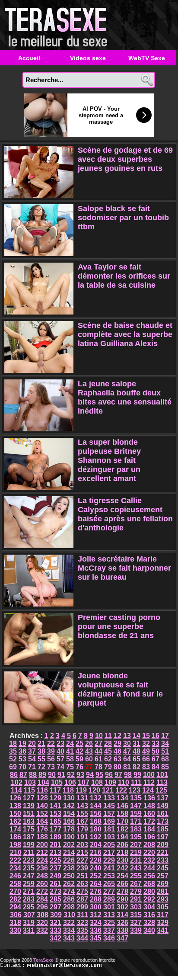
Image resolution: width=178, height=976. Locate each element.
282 (15, 899)
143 (82, 805)
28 (108, 743)
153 (55, 813)
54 (32, 759)
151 (29, 813)
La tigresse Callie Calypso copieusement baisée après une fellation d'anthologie (125, 514)
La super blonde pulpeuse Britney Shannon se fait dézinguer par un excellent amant (109, 460)
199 (29, 844)
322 (69, 922)
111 (136, 782)
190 (69, 837)
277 (109, 891)
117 (55, 790)
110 (123, 782)
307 (29, 914)
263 (82, 883)
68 (165, 759)
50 (155, 751)
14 (136, 735)
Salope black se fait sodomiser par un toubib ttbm (123, 217)
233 (162, 860)
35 (13, 751)
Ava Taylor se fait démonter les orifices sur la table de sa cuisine (124, 276)
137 (162, 798)
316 (149, 914)
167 (82, 821)
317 (162, 914)
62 (108, 759)
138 (15, 805)
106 (70, 782)
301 (109, 907)
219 (136, 852)
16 (155, 735)
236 (42, 868)
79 (108, 767)
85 (165, 767)
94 (90, 774)
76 (79, 767)
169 (109, 821)
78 (98, 767)
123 (134, 790)
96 (109, 774)
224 (42, 860)
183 (136, 829)
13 (127, 735)
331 (29, 930)
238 (69, 868)
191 (82, 837)
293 (162, 899)
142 (69, 805)
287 (82, 899)
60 (89, 759)
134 (122, 798)
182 (122, 829)
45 (108, 751)
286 (69, 899)
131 (82, 798)
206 (122, 844)
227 (82, 860)
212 (42, 852)
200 (42, 844)
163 (29, 821)
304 (149, 907)
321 (55, 922)
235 (29, 868)
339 (136, 930)
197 (162, 837)
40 (60, 751)
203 (82, 844)
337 (109, 930)
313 (109, 914)
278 (122, 891)
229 (109, 860)
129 (55, 798)
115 (29, 790)
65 (136, 759)
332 (42, 930)
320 (42, 922)
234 (15, 868)
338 (122, 930)
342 (55, 938)
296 (42, 907)
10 (99, 735)
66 (146, 759)
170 (122, 821)
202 (69, 844)
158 (122, 813)
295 (29, 907)
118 (68, 790)
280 (149, 891)
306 (16, 914)
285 (55, 899)
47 (127, 751)
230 (122, 860)
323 (82, 922)
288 (96, 899)
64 (127, 759)
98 (128, 774)
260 (42, 883)
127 (29, 798)
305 (162, 907)
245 (162, 868)
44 (98, 751)
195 (136, 837)
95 (99, 774)
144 (96, 805)
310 (69, 914)
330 (15, 930)
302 (122, 907)
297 (55, 907)
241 (109, 868)
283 (29, 899)
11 (108, 735)
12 (117, 735)
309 (56, 914)
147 (136, 805)
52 (13, 759)
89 (42, 774)
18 (13, 743)
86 (14, 774)
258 (15, 883)
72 (41, 767)
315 (136, 914)
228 (96, 860)
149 (162, 805)
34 (165, 743)
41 (70, 751)
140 (42, 805)
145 (109, 805)
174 (15, 829)
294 (15, 907)
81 (127, 767)
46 (117, 751)
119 (81, 790)
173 (162, 821)
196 (149, 837)
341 (162, 930)
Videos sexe (88, 58)
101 (162, 774)
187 (29, 837)
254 (122, 876)
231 (136, 860)
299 (82, 907)
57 (60, 759)
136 (149, 798)
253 (109, 876)
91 (61, 774)
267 (136, 883)
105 (57, 782)
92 (71, 774)
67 (155, 759)
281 (162, 891)
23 (60, 743)
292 (149, 899)
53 (22, 759)
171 (136, 821)
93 (80, 774)
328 (149, 922)
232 (149, 860)
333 (55, 930)
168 (96, 821)
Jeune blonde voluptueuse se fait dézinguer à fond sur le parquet (120, 689)
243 (136, 868)
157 (109, 813)
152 (42, 813)
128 (42, 798)
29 (117, 743)
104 (43, 782)
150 (15, 813)
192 (96, 837)
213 (55, 852)
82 (136, 767)
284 (42, 899)
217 (109, 852)
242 (122, 868)
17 (165, 735)
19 (22, 743)
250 (69, 876)
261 (55, 883)
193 (109, 837)
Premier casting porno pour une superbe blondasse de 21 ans (119, 626)
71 (32, 767)
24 (70, 743)
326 (122, 922)
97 (118, 774)
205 (109, 844)
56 (51, 759)
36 (22, 751)
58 (70, 759)
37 (32, 751)
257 (162, 876)
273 (55, 891)
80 (117, 767)
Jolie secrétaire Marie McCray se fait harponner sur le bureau (124, 568)
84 (155, 767)
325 (109, 922)
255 (136, 876)
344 (82, 938)
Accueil (29, 58)
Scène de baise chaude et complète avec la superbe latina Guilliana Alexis (125, 334)
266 (122, 883)
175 (29, 829)
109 (110, 782)
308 (42, 914)
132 (96, 798)
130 (69, 798)
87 (23, 774)
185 (162, 829)
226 (69, 860)
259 (29, 883)
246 (15, 876)
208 (149, 844)
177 (55, 829)
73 (51, 767)
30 (127, 743)
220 (149, 852)
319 (29, 922)
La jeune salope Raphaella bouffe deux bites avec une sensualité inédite (125, 397)
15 (146, 735)
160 (149, 813)
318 (15, 922)
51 (165, 751)
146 (122, 805)
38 (41, 751)
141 (55, 805)
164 (42, 821)
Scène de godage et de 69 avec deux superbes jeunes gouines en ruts (125, 159)
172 (149, 821)
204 (96, 844)
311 (82, 914)
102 (16, 782)
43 (89, 751)
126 (15, 798)
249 (55, 876)
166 (69, 821)
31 (136, 743)
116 (42, 790)
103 (30, 782)
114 (16, 790)
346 (109, 938)
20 (32, 743)
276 (96, 891)
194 (122, 837)
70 (22, 767)
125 (161, 790)
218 (122, 852)
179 (82, 829)
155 (82, 813)
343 (69, 938)
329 (162, 922)
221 (162, 852)
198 (15, 844)
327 (136, 922)
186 (15, 837)
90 (52, 774)
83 (146, 767)
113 (162, 782)
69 (13, 767)
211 (29, 852)
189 (55, 837)
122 (121, 790)
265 (109, 883)
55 (41, 759)
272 (42, 891)
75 (70, 767)
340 (149, 930)
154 (69, 813)
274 (69, 891)
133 (109, 798)
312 (96, 914)
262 (69, 883)
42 (79, 751)
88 (33, 774)
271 (29, 891)
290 (122, 899)
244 (149, 868)
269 (162, 883)
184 (149, 829)
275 (82, 891)
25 (79, 743)
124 (148, 790)
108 (97, 782)
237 (55, 868)
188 (42, 837)
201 (55, 844)
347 (122, 938)
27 (98, 743)
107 (83, 782)
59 (79, 759)
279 (136, 891)
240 (96, 868)
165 (55, 821)
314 (122, 914)
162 (15, 821)
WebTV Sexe (146, 58)
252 (96, 876)
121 (108, 790)
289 (109, 899)
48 (136, 751)
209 (162, 844)
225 (55, 860)
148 (149, 805)
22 (51, 743)
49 (146, 751)
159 (136, 813)
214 (69, 852)
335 (82, 930)
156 (96, 813)
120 (94, 790)
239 (82, 868)
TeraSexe (58, 25)
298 (69, 907)
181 (109, 829)
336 (96, 930)
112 (149, 782)
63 (117, 759)
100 (149, 774)
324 (96, 922)
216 (96, 852)
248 (42, 876)
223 (29, 860)
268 (149, 883)
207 (136, 844)
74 (60, 767)
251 (82, 876)
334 (69, 930)
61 (98, 759)
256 (149, 876)
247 (29, 876)
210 (16, 852)
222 (15, 860)
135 (136, 798)
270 (15, 891)
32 (146, 743)
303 (136, 907)
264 (96, 883)
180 (96, 829)
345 (96, 938)
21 (41, 743)
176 (42, 829)
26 (89, 743)
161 (162, 813)
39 (51, 751)
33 (155, 743)
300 (96, 907)
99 (137, 774)
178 (69, 829)
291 (136, 899)
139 (29, 805)
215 (82, 852)
